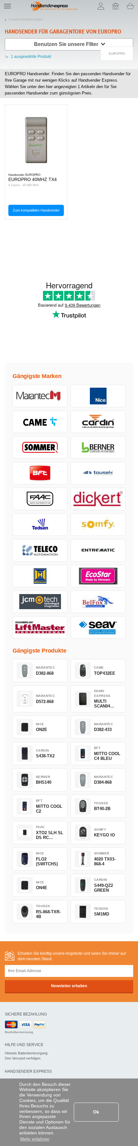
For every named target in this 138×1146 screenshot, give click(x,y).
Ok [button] (96, 1111)
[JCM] (40, 602)
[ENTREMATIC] (98, 550)
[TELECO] (40, 550)
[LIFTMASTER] (40, 627)
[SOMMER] (40, 447)
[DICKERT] (98, 499)
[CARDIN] (98, 422)
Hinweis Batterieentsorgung (26, 1053)
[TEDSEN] (40, 524)
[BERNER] (98, 447)
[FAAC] (40, 499)
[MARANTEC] (40, 396)
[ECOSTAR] (98, 576)
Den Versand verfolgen (22, 1058)
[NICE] (98, 396)
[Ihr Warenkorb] (130, 6)
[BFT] (40, 473)
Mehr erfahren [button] (34, 1138)
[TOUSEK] (98, 473)
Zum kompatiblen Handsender (36, 210)
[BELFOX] (98, 602)
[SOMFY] (98, 524)
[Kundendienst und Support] (115, 6)
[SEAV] (98, 627)
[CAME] (40, 422)
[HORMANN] (40, 576)
